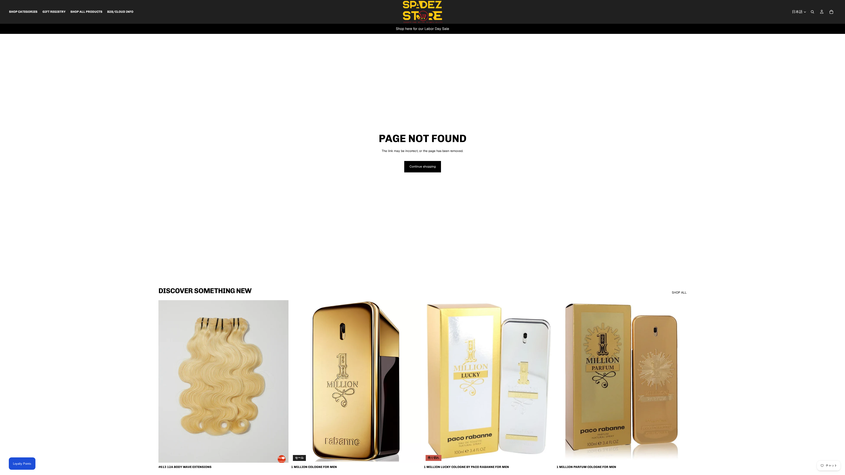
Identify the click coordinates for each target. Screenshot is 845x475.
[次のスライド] (281, 381)
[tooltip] (283, 457)
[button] (282, 459)
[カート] (831, 12)
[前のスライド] (165, 381)
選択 (683, 456)
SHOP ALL (679, 292)
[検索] (812, 12)
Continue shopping (423, 166)
